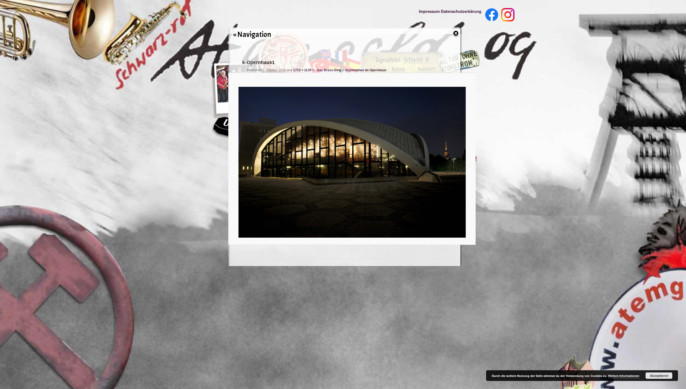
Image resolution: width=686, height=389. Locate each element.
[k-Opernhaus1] (351, 159)
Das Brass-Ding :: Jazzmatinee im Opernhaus (351, 70)
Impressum (429, 11)
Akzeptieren (659, 375)
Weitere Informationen (623, 376)
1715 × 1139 (302, 70)
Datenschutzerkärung (461, 11)
